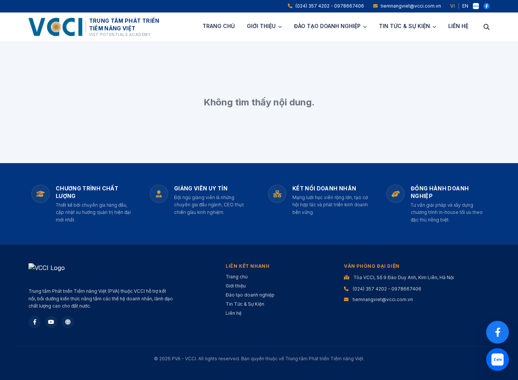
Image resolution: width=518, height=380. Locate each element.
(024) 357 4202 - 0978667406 (329, 6)
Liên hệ (458, 26)
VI (452, 6)
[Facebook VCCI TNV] (486, 6)
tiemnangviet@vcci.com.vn (411, 6)
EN (465, 6)
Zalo (476, 6)
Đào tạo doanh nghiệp (327, 26)
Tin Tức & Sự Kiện (404, 26)
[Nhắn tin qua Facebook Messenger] (497, 332)
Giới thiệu (261, 26)
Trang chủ (218, 26)
